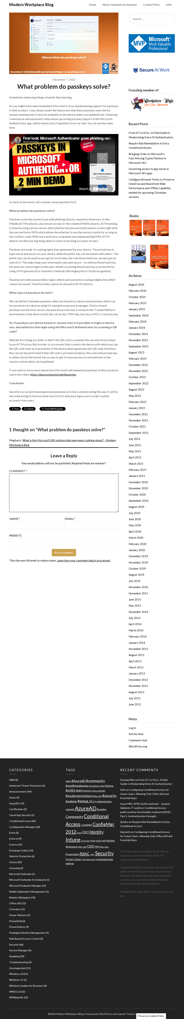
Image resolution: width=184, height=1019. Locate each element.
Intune (13, 862)
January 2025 (137, 309)
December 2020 (138, 482)
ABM (12, 779)
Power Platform (18, 915)
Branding (101, 809)
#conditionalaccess (77, 785)
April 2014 (135, 624)
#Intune (109, 785)
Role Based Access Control (24, 938)
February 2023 (137, 358)
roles (92, 854)
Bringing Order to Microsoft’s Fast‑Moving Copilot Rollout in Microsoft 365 (147, 158)
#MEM (79, 790)
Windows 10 (16, 973)
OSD (90, 846)
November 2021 (138, 420)
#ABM (68, 781)
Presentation (72, 854)
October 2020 (137, 494)
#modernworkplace (79, 796)
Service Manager (18, 950)
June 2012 (135, 704)
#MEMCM (87, 791)
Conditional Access (20, 820)
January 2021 (137, 475)
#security (109, 796)
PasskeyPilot (127, 779)
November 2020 (138, 488)
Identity (97, 831)
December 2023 (138, 334)
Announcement (18, 791)
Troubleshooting (18, 962)
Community (74, 817)
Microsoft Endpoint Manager (25, 885)
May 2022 (135, 395)
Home (92, 4)
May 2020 (135, 525)
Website (15, 535)
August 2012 (136, 692)
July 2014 (134, 618)
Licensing (14, 868)
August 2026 (136, 284)
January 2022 (137, 408)
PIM (97, 846)
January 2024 (137, 327)
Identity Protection (20, 856)
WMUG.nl (14, 991)
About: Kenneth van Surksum (119, 4)
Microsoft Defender (20, 873)
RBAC (84, 854)
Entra (12, 832)
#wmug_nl (84, 801)
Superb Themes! (126, 1013)
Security (14, 944)
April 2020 (135, 531)
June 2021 (135, 445)
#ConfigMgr (94, 786)
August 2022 (136, 389)
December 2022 (138, 364)
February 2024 (137, 321)
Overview (14, 909)
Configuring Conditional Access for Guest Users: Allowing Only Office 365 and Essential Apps (144, 794)
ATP (94, 801)
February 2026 (137, 290)
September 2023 (138, 346)
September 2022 (138, 383)
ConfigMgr (86, 825)
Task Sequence (89, 859)
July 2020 (134, 513)
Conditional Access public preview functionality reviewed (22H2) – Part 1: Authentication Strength (146, 812)
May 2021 (135, 451)
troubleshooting (104, 859)
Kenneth (125, 831)
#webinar (71, 801)
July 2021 (134, 438)
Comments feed (138, 740)
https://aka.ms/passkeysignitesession (53, 374)
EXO (85, 832)
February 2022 (137, 401)
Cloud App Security (20, 815)
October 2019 (137, 568)
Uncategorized (17, 968)
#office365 (97, 796)
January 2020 (137, 550)
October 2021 (137, 426)
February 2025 (137, 303)
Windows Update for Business (26, 985)
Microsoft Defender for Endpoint (27, 879)
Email (70, 518)
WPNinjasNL (16, 997)
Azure (12, 797)
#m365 (70, 790)
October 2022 (137, 377)
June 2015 (135, 599)
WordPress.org (138, 746)
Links (169, 4)
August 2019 (136, 574)
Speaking (14, 956)
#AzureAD (78, 781)
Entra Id (13, 838)
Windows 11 (16, 979)
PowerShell (15, 921)
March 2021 (136, 463)
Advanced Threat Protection (25, 785)
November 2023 (138, 340)
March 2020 (136, 537)
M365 (92, 841)
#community (95, 781)
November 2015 (138, 593)
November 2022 (138, 371)
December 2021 (138, 414)
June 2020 (135, 519)
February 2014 (137, 636)
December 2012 (138, 679)
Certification (16, 809)
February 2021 (137, 469)
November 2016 (138, 587)
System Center (73, 859)
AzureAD (14, 803)
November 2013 (138, 648)
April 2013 (135, 661)
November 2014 (138, 611)
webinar (70, 863)
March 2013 (136, 667)
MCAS (98, 841)
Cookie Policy (151, 4)
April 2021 (135, 457)
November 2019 (138, 562)
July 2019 (134, 581)
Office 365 (15, 903)
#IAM (102, 786)
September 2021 (138, 432)
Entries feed (136, 734)
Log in (132, 727)
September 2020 (138, 500)
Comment (18, 471)
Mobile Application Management (27, 891)
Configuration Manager (22, 826)
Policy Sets (104, 847)
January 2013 (137, 673)
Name (15, 518)
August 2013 (136, 655)
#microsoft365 (99, 791)
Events (13, 844)
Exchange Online (18, 850)
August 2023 (136, 352)
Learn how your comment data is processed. (83, 560)
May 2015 (135, 605)
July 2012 (134, 698)
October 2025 (137, 297)
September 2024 (138, 315)
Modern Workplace (20, 897)
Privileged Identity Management (27, 932)
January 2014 (137, 642)
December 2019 (138, 556)
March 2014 (136, 630)
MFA (104, 841)
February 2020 (137, 544)
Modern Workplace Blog (31, 4)
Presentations (17, 926)
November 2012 (138, 685)
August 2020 (136, 506)
